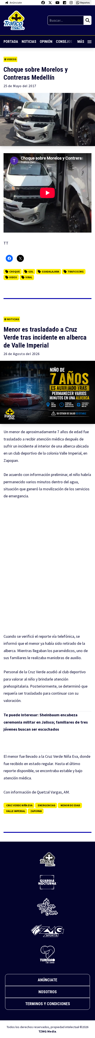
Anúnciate (47, 980)
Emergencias (46, 805)
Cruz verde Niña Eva (19, 805)
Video (13, 277)
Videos (11, 59)
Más (80, 41)
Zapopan (36, 811)
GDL (30, 271)
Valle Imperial (15, 811)
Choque (14, 271)
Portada (11, 41)
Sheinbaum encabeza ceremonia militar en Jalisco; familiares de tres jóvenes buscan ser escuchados (46, 722)
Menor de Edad (70, 805)
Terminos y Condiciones (47, 1003)
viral (28, 277)
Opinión (46, 41)
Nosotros (47, 991)
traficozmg (76, 271)
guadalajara (50, 271)
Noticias (29, 41)
